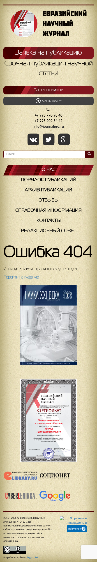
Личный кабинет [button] (51, 101)
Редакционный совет (48, 231)
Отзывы (48, 200)
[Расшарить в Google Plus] (64, 140)
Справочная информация (48, 210)
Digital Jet (32, 557)
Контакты (49, 221)
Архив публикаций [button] (48, 190)
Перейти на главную (21, 277)
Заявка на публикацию (48, 53)
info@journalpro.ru (48, 127)
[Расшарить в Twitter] (49, 140)
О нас (48, 170)
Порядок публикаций (48, 180)
